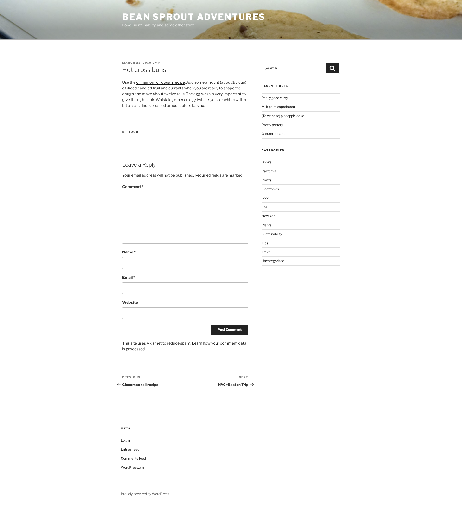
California (269, 171)
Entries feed (130, 449)
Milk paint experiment (278, 107)
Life (264, 207)
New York (269, 216)
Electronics (270, 189)
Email (128, 277)
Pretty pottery (272, 125)
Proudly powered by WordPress (145, 494)
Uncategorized (273, 261)
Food (134, 131)
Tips (265, 243)
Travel (266, 252)
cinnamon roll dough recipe (160, 82)
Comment (133, 186)
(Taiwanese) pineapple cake (283, 116)
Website (130, 302)
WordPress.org (132, 467)
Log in (125, 440)
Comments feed (133, 458)
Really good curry (275, 98)
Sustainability (272, 234)
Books (266, 162)
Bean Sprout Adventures (193, 17)
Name (129, 252)
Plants (266, 225)
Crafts (266, 180)
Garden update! (273, 134)
